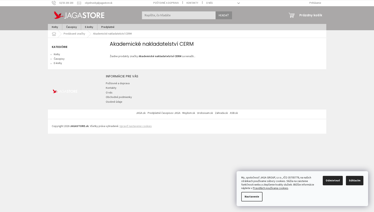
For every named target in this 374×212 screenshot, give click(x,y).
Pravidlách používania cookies (270, 188)
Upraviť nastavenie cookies (136, 126)
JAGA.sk (141, 113)
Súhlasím (354, 181)
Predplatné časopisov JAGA (164, 113)
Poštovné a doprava (166, 3)
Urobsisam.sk (205, 113)
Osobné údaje (114, 102)
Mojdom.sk (188, 113)
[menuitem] (55, 27)
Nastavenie (252, 197)
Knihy (57, 54)
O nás (209, 3)
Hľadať (224, 15)
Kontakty (192, 3)
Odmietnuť (333, 181)
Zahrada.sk (221, 113)
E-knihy (58, 63)
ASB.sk (234, 113)
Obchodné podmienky (119, 97)
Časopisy (59, 59)
